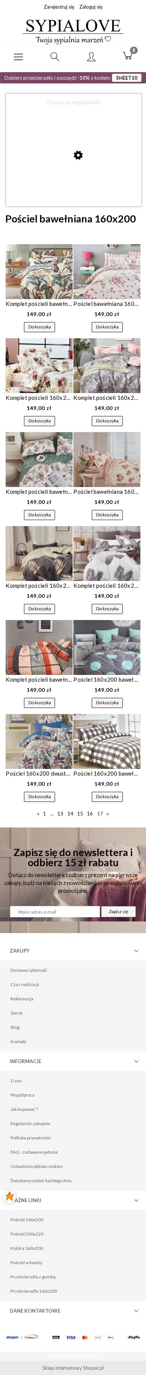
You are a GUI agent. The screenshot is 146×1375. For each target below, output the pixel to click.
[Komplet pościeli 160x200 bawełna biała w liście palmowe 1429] (106, 553)
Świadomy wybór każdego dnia (41, 1180)
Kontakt (18, 1041)
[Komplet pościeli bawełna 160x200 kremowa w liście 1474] (39, 272)
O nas (16, 1080)
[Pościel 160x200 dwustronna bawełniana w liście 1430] (39, 741)
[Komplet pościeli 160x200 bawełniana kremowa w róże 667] (39, 365)
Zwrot (16, 1013)
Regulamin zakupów (30, 1123)
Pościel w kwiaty (26, 1262)
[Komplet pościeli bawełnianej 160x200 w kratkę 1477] (39, 647)
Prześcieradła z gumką (32, 1277)
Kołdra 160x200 (26, 1248)
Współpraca (22, 1095)
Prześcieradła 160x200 (33, 1291)
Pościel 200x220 (26, 1234)
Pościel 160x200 (26, 1219)
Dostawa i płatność (28, 970)
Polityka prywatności (30, 1138)
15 (80, 814)
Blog (14, 1027)
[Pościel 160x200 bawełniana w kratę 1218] (106, 741)
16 (90, 814)
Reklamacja (21, 998)
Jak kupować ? (24, 1109)
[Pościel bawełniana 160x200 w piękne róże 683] (106, 459)
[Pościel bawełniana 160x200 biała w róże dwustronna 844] (106, 272)
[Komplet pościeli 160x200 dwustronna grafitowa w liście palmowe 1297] (39, 553)
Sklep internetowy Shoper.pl (73, 1368)
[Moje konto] (91, 57)
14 (70, 814)
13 (60, 814)
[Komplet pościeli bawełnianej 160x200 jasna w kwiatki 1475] (39, 459)
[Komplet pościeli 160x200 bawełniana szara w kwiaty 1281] (106, 365)
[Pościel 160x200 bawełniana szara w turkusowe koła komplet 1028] (106, 647)
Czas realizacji (24, 984)
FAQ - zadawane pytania (34, 1152)
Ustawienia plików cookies (36, 1166)
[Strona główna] (73, 31)
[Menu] (18, 56)
